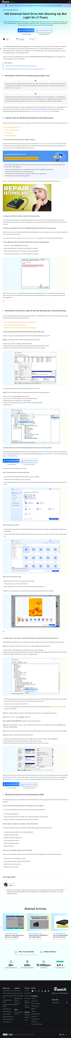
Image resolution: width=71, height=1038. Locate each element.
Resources (6, 988)
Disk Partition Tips (7, 1011)
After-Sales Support (19, 995)
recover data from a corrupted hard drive (41, 111)
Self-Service (17, 990)
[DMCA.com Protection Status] (11, 1034)
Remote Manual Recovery (18, 999)
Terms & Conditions (27, 1006)
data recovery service (43, 143)
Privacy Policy (28, 995)
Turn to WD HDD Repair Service (12, 127)
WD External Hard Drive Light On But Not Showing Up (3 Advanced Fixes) (25, 69)
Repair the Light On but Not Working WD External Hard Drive (20, 327)
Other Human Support (17, 1003)
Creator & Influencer (36, 1013)
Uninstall (26, 990)
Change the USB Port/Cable (11, 130)
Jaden (7, 39)
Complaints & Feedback (36, 1024)
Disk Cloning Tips (7, 1014)
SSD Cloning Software (8, 1016)
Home (4, 10)
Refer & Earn (34, 1021)
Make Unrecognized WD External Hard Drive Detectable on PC (20, 322)
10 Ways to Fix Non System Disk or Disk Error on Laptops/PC (14, 936)
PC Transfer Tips (6, 1021)
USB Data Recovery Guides (7, 1001)
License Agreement (27, 1001)
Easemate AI (28, 1014)
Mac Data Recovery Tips (8, 993)
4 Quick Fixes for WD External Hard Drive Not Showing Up (20, 66)
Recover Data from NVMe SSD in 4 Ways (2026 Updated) (38, 936)
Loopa (26, 1019)
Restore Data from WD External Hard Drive (15, 325)
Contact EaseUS (35, 1006)
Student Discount (35, 1019)
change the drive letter (57, 706)
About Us (33, 998)
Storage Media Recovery (12, 10)
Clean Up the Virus (9, 133)
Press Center (34, 1001)
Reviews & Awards (35, 1003)
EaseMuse (27, 1017)
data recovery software (14, 779)
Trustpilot (54, 998)
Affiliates (33, 1011)
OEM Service (34, 1016)
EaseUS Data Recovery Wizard (49, 453)
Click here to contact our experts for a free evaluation (21, 158)
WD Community (16, 88)
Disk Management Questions (18, 1013)
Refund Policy (28, 993)
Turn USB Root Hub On (10, 135)
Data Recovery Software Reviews (8, 1005)
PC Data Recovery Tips (8, 990)
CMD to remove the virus (30, 238)
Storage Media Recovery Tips (8, 996)
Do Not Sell (27, 998)
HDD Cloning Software (8, 1019)
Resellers (33, 1008)
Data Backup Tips (7, 1009)
